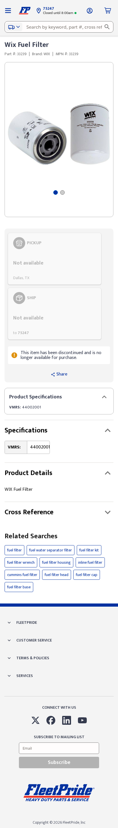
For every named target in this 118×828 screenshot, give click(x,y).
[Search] (107, 26)
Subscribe (59, 762)
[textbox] (59, 27)
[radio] (54, 259)
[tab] (55, 192)
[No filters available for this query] (8, 10)
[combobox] (59, 27)
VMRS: (15, 407)
